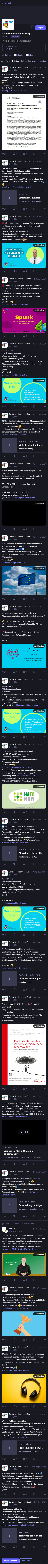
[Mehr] (44, 153)
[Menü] (44, 1560)
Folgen (40, 28)
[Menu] (32, 27)
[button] (24, 1140)
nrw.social (15, 36)
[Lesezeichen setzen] (34, 153)
